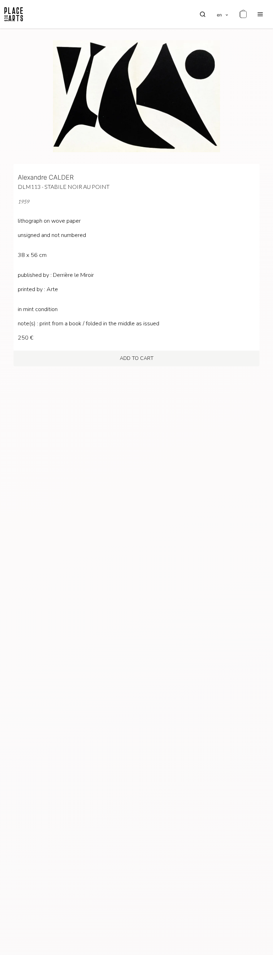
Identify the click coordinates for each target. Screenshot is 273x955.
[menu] (260, 14)
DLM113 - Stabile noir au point (63, 186)
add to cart (137, 358)
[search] (202, 14)
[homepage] (13, 14)
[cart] (243, 14)
